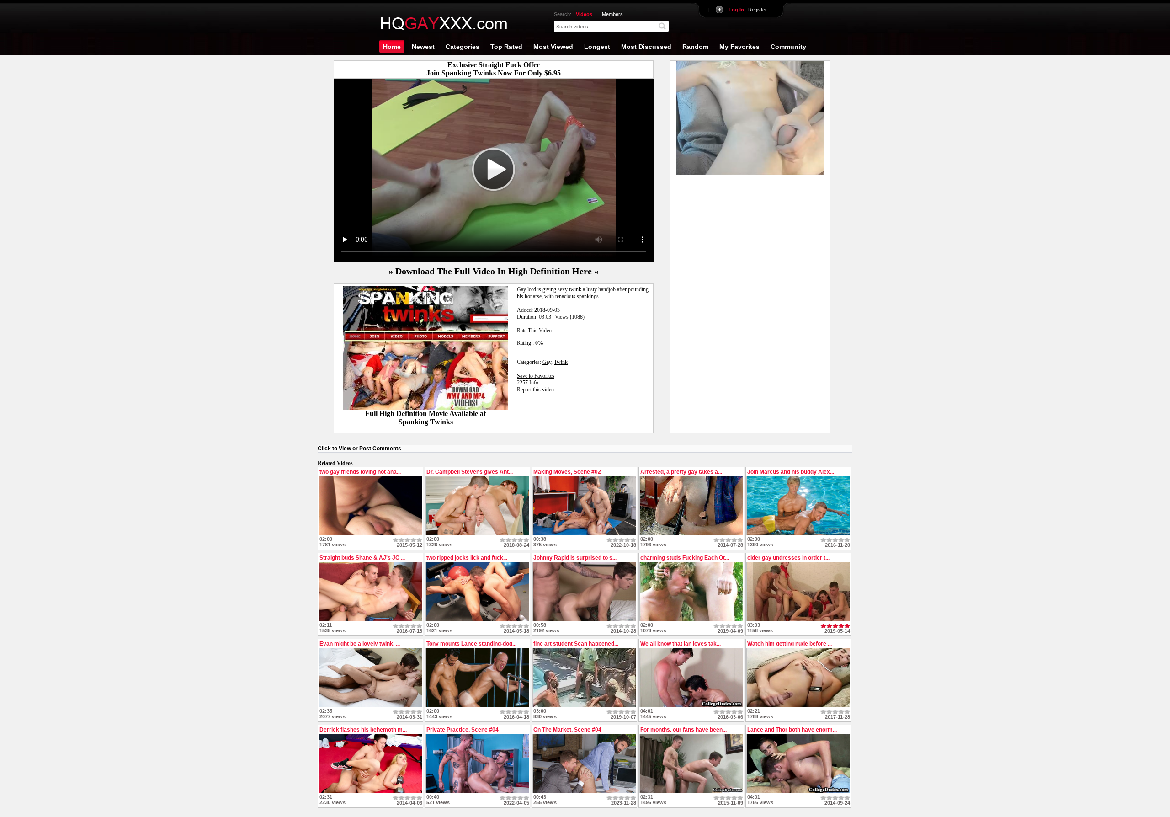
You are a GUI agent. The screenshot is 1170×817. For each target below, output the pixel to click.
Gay (546, 362)
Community (788, 46)
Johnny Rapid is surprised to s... (575, 558)
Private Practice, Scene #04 (462, 729)
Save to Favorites (535, 376)
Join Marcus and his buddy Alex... (790, 472)
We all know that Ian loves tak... (680, 644)
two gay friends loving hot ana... (360, 472)
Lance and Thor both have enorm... (792, 729)
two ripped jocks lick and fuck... (466, 558)
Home (392, 46)
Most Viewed (553, 46)
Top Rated (506, 46)
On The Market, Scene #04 (567, 729)
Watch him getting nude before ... (789, 644)
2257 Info (527, 382)
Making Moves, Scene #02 (567, 472)
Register (748, 9)
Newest (423, 46)
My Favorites (739, 46)
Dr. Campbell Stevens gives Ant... (469, 472)
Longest (597, 46)
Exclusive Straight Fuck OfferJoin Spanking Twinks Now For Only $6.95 (493, 69)
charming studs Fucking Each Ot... (684, 558)
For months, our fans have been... (683, 729)
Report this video (535, 389)
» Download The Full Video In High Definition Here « (493, 271)
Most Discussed (646, 46)
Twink (561, 362)
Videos (584, 14)
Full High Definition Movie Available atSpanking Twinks (425, 418)
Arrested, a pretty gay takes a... (681, 472)
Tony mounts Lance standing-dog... (471, 644)
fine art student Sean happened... (575, 644)
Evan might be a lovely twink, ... (359, 644)
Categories (462, 46)
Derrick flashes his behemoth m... (363, 729)
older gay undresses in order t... (788, 558)
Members (612, 14)
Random (695, 46)
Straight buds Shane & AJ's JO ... (362, 558)
